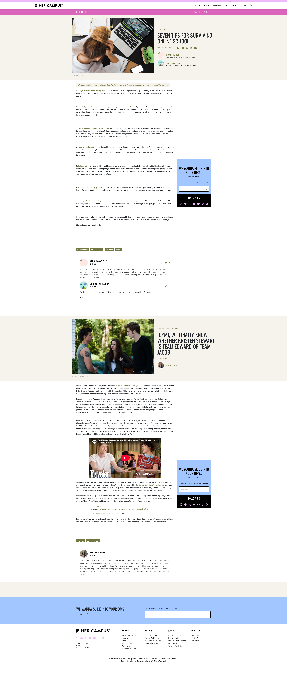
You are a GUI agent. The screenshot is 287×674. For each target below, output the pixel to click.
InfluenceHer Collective (153, 640)
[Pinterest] (183, 48)
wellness (109, 250)
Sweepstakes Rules (129, 648)
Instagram (151, 485)
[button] (251, 5)
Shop (124, 640)
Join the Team (196, 638)
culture (80, 541)
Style (206, 6)
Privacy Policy (127, 643)
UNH (159, 29)
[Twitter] (187, 48)
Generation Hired (151, 643)
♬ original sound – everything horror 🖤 (107, 513)
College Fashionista (152, 638)
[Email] (195, 48)
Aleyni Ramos (171, 365)
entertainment (93, 541)
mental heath (82, 250)
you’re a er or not (125, 385)
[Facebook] (178, 48)
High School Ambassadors (177, 640)
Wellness (217, 6)
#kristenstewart (114, 509)
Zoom (118, 250)
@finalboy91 (96, 506)
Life (226, 6)
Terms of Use (126, 646)
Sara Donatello (172, 55)
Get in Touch (195, 635)
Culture (197, 6)
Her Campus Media (129, 635)
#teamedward (127, 509)
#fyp (146, 509)
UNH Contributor (173, 63)
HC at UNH (82, 11)
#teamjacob (138, 509)
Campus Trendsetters (175, 646)
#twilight (103, 509)
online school (96, 250)
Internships (195, 640)
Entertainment (172, 329)
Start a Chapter (173, 638)
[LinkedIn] (191, 48)
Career (235, 6)
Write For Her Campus (176, 635)
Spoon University (151, 635)
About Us (125, 638)
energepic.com (77, 75)
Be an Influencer (174, 643)
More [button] (244, 6)
